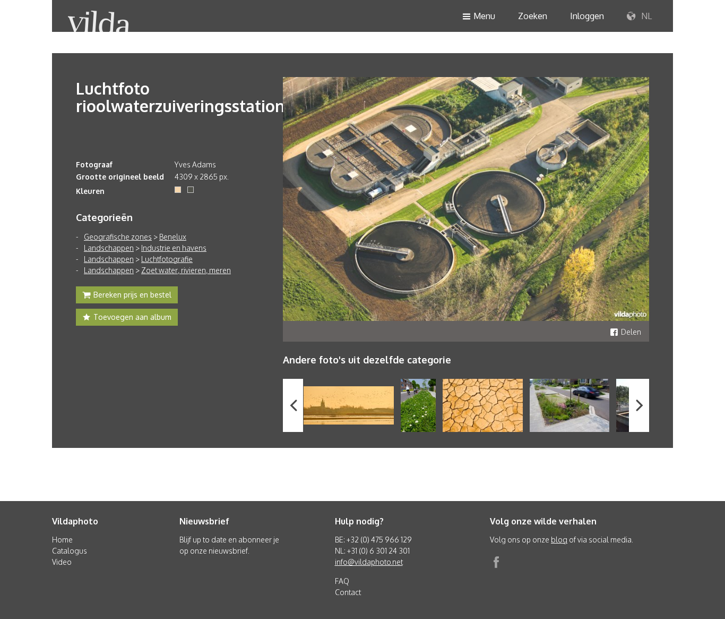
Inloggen (587, 16)
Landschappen (109, 247)
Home (62, 539)
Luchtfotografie (167, 259)
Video (62, 561)
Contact (348, 592)
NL (645, 16)
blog (559, 539)
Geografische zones (118, 236)
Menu (484, 16)
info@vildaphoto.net (369, 561)
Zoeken (532, 16)
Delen (631, 331)
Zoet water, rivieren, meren (186, 270)
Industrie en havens (173, 247)
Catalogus (69, 550)
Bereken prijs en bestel (132, 294)
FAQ (342, 581)
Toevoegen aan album (132, 316)
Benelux (172, 236)
